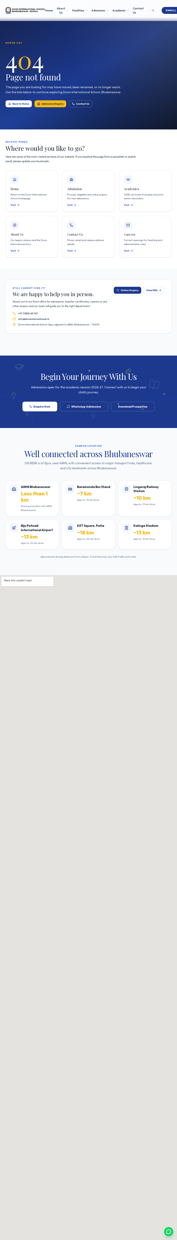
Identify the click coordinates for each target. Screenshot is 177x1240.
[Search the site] (153, 10)
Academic (118, 10)
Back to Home (20, 103)
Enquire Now (42, 406)
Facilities (78, 10)
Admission (98, 10)
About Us (61, 10)
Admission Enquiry (52, 103)
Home (49, 10)
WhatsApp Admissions (86, 406)
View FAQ (151, 290)
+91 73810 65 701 (28, 313)
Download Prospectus (132, 406)
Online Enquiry (129, 290)
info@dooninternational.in (33, 319)
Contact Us (138, 10)
